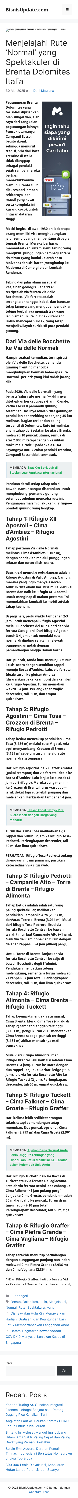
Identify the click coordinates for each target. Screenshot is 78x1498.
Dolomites (30, 1302)
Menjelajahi (57, 1302)
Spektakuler (36, 1307)
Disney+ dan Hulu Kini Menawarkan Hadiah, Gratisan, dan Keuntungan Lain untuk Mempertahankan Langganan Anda (37, 1319)
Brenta (16, 1302)
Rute (22, 1307)
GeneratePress (39, 1492)
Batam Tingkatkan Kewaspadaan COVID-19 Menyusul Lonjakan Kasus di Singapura (35, 1336)
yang (51, 1307)
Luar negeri (19, 1296)
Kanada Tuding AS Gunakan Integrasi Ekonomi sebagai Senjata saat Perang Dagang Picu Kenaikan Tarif (34, 1409)
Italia (43, 1302)
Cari (9, 1363)
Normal (11, 1307)
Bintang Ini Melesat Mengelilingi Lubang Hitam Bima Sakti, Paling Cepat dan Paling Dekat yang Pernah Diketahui (38, 1437)
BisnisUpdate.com (27, 9)
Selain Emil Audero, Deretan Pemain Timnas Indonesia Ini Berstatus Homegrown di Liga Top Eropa (39, 1453)
